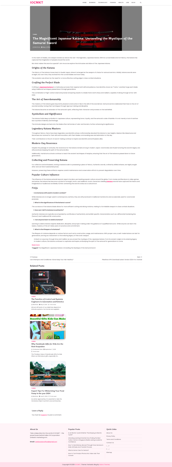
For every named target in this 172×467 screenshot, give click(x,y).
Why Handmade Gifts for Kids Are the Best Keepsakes (47, 345)
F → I (107, 449)
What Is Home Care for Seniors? (78, 450)
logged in (44, 415)
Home (84, 2)
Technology (102, 2)
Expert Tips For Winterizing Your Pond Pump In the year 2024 (47, 392)
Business (92, 2)
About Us (109, 433)
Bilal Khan (37, 47)
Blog (133, 2)
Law (127, 2)
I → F (107, 446)
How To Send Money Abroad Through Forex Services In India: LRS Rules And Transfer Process (85, 446)
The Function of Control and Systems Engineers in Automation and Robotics (47, 300)
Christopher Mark (38, 349)
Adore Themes (104, 465)
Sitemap (109, 452)
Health (120, 2)
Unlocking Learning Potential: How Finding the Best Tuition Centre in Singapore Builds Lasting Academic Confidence (85, 440)
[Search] (140, 2)
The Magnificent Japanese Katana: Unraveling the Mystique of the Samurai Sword (66, 248)
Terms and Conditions (113, 439)
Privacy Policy (110, 436)
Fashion (113, 2)
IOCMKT (36, 2)
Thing (35, 34)
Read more (36, 245)
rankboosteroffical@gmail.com (46, 442)
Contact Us (110, 443)
